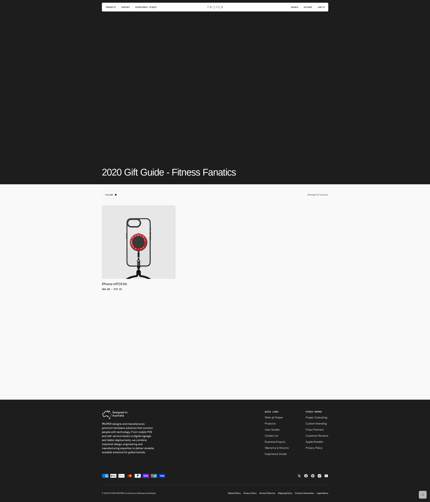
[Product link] (139, 242)
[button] (294, 7)
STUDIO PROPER (116, 493)
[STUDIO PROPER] (215, 7)
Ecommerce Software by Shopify (140, 493)
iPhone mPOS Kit (114, 284)
